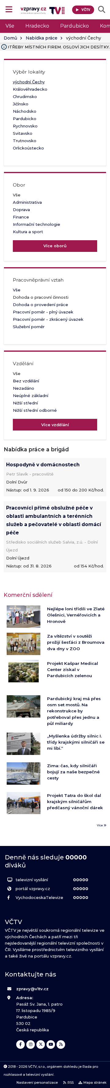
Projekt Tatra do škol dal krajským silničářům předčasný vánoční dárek (75, 801)
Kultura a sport (28, 231)
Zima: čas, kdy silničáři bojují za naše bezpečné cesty (73, 772)
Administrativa (27, 202)
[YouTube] (50, 1044)
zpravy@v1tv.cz (32, 988)
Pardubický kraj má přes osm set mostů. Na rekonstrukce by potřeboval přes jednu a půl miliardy (74, 711)
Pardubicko (74, 26)
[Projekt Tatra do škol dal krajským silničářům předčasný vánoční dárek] (23, 803)
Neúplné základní (30, 395)
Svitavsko (22, 133)
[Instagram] (30, 1044)
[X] (40, 1044)
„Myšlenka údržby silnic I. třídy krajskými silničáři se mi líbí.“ (76, 742)
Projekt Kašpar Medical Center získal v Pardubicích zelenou (72, 669)
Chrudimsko (25, 96)
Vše (10, 26)
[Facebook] (20, 1044)
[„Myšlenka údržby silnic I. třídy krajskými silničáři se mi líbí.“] (23, 744)
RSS (71, 1083)
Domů (10, 38)
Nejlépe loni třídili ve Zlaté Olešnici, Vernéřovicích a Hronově (76, 615)
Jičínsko (20, 103)
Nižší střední (25, 402)
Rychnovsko (25, 125)
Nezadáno (23, 388)
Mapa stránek (94, 1083)
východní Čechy (29, 81)
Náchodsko (24, 111)
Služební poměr (29, 326)
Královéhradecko (30, 89)
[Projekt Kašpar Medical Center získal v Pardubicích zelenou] (23, 671)
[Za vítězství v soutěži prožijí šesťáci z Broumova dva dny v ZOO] (23, 644)
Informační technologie (36, 224)
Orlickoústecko (28, 148)
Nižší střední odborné (35, 410)
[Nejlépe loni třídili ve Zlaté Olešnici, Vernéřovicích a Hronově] (23, 616)
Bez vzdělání (26, 380)
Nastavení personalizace (37, 1083)
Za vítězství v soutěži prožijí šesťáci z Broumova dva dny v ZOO (76, 642)
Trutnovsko (24, 140)
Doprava (21, 209)
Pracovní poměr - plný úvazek (43, 311)
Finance (21, 216)
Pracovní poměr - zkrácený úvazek (48, 319)
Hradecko (37, 26)
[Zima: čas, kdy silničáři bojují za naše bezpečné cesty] (23, 773)
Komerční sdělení (28, 595)
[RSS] (61, 1044)
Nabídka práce (41, 38)
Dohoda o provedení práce (40, 304)
